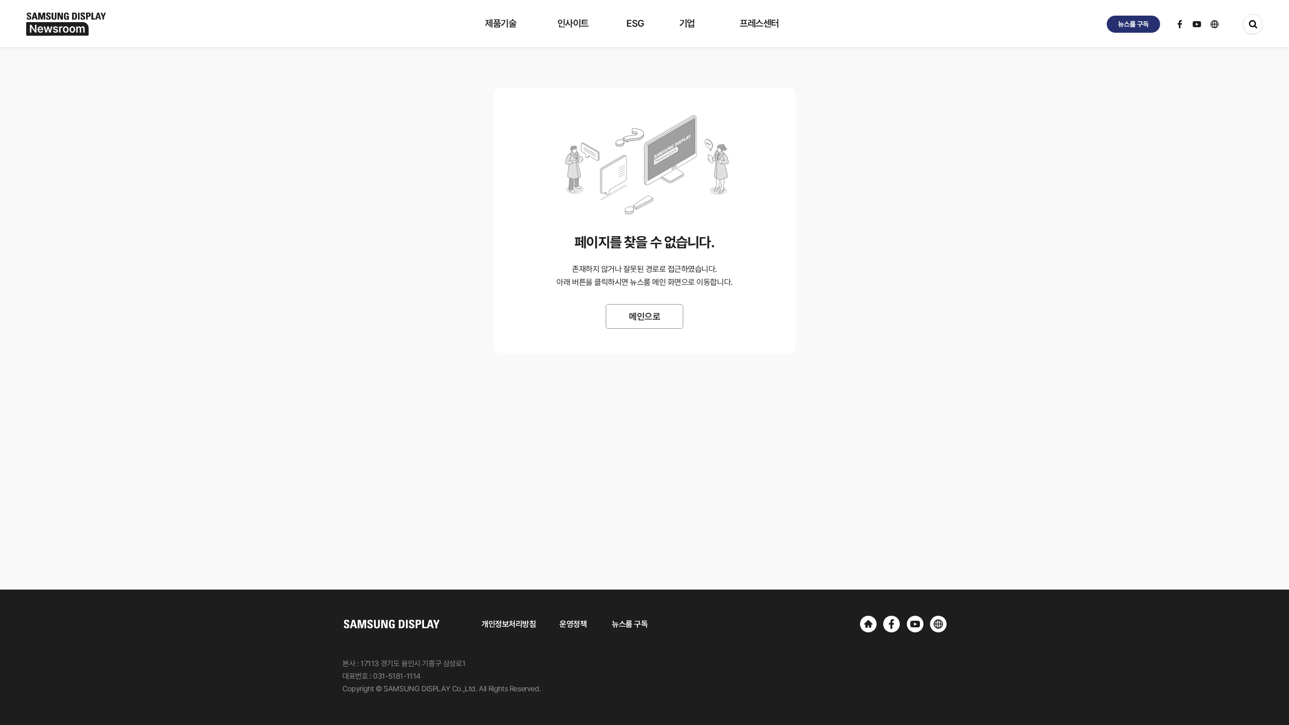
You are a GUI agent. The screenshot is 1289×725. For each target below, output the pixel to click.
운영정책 (573, 624)
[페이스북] (891, 624)
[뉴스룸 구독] (1133, 24)
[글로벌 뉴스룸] (938, 624)
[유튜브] (915, 624)
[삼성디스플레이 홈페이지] (868, 624)
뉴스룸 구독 (630, 624)
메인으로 (644, 316)
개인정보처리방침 (508, 624)
